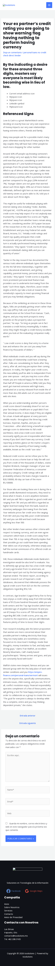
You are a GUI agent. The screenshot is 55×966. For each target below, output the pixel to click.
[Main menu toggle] (49, 5)
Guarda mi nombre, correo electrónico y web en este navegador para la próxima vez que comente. (26, 827)
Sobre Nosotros (11, 907)
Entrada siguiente (27, 723)
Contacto (8, 913)
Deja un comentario (12, 52)
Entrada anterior (27, 715)
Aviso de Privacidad (13, 917)
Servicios (8, 910)
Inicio (6, 904)
